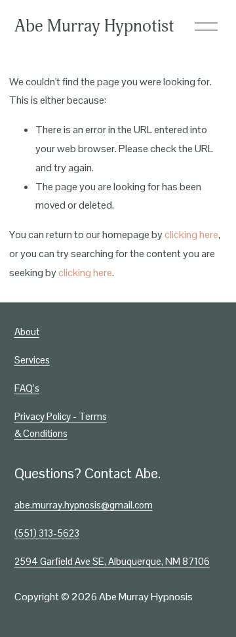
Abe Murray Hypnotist (94, 26)
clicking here (191, 234)
